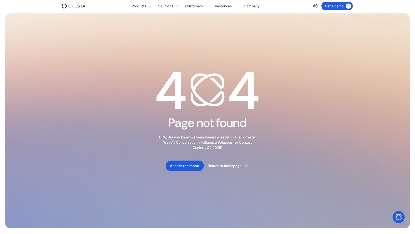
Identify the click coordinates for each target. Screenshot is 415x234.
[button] (141, 6)
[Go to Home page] (73, 6)
